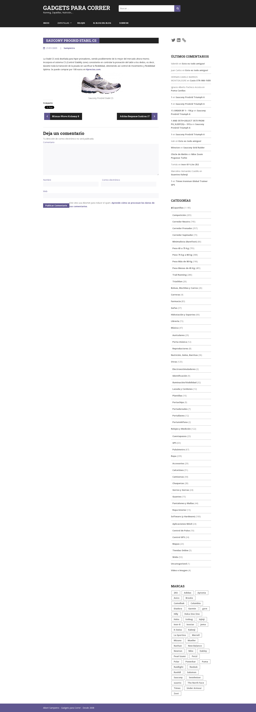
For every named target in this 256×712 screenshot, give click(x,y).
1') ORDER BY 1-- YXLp (182, 110)
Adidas (187, 592)
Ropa (173, 456)
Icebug (189, 619)
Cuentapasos (179, 436)
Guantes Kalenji (179, 174)
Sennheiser (195, 677)
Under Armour (194, 688)
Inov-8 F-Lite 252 (190, 164)
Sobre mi (123, 23)
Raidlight (178, 667)
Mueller (192, 640)
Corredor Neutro (181, 221)
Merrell (196, 635)
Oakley (203, 651)
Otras (174, 361)
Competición (179, 215)
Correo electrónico (111, 179)
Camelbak (179, 603)
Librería (175, 321)
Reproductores (180, 348)
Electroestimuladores (184, 369)
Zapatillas (63, 23)
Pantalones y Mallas (183, 503)
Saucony (178, 677)
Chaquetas (178, 483)
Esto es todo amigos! (193, 63)
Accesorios (178, 463)
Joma (203, 624)
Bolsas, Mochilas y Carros (184, 288)
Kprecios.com (93, 69)
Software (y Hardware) (183, 516)
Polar (176, 661)
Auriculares (178, 335)
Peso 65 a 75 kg (180, 248)
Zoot (176, 693)
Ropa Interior (179, 510)
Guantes (176, 496)
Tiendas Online (180, 550)
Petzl (194, 656)
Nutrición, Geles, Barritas (184, 355)
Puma (205, 661)
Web (45, 191)
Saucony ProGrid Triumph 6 (190, 97)
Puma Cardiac (178, 90)
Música (175, 327)
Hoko (176, 619)
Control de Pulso (181, 530)
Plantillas (177, 395)
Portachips (178, 402)
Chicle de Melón (179, 154)
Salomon (191, 672)
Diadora (178, 608)
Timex (177, 688)
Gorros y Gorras (180, 490)
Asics (176, 597)
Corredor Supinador (182, 235)
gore (204, 608)
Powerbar (190, 661)
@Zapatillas (177, 207)
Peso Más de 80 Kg (182, 261)
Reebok (194, 667)
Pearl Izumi (180, 656)
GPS (174, 442)
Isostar (190, 624)
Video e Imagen (179, 570)
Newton (178, 651)
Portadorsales (180, 409)
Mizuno (177, 640)
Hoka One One (192, 613)
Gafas (174, 308)
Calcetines (178, 470)
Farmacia (176, 301)
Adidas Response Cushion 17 (135, 116)
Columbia (196, 603)
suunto (177, 682)
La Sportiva (180, 635)
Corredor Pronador (182, 228)
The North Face (196, 682)
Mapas (176, 543)
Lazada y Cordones (182, 389)
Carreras (175, 294)
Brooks (189, 597)
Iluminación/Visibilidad (184, 382)
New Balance (195, 645)
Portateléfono (180, 422)
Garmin (192, 608)
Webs (175, 557)
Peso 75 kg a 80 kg (182, 254)
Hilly (176, 613)
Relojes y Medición (181, 428)
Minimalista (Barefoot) (184, 241)
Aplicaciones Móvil (182, 523)
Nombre (47, 179)
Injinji (202, 619)
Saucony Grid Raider (194, 147)
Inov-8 (177, 624)
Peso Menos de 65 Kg (183, 268)
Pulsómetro (178, 449)
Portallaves (178, 415)
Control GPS (178, 537)
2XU (176, 592)
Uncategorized (179, 563)
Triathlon (177, 281)
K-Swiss (178, 629)
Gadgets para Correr (76, 7)
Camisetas (178, 476)
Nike (190, 651)
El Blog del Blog (102, 23)
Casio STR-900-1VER (200, 80)
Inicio (46, 23)
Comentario (49, 142)
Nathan (178, 645)
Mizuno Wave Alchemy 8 (65, 116)
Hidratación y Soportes (183, 314)
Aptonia (201, 592)
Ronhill (177, 672)
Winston (175, 147)
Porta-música (179, 341)
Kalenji (191, 629)
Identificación (179, 375)
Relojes (81, 23)
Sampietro (69, 48)
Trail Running (179, 274)
